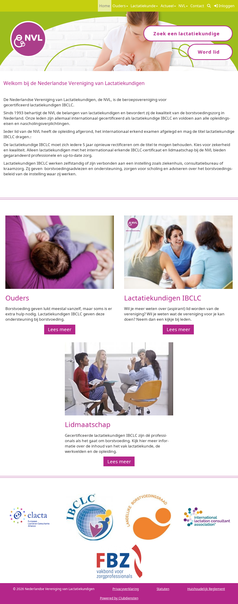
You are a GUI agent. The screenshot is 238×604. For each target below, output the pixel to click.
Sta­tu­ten (163, 589)
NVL (181, 5)
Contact (197, 5)
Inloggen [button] (226, 5)
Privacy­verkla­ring (125, 589)
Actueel (167, 5)
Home (104, 5)
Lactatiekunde (143, 5)
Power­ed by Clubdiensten (119, 598)
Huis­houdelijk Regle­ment (206, 589)
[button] (209, 6)
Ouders (119, 5)
